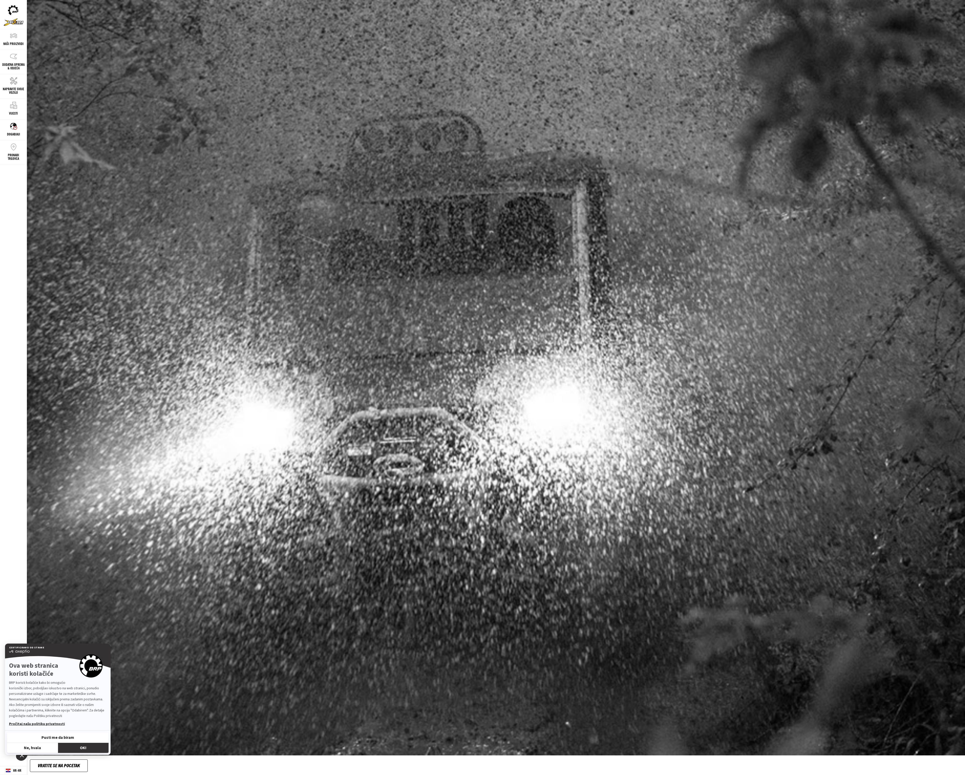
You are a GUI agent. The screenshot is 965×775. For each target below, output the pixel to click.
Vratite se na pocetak (59, 765)
